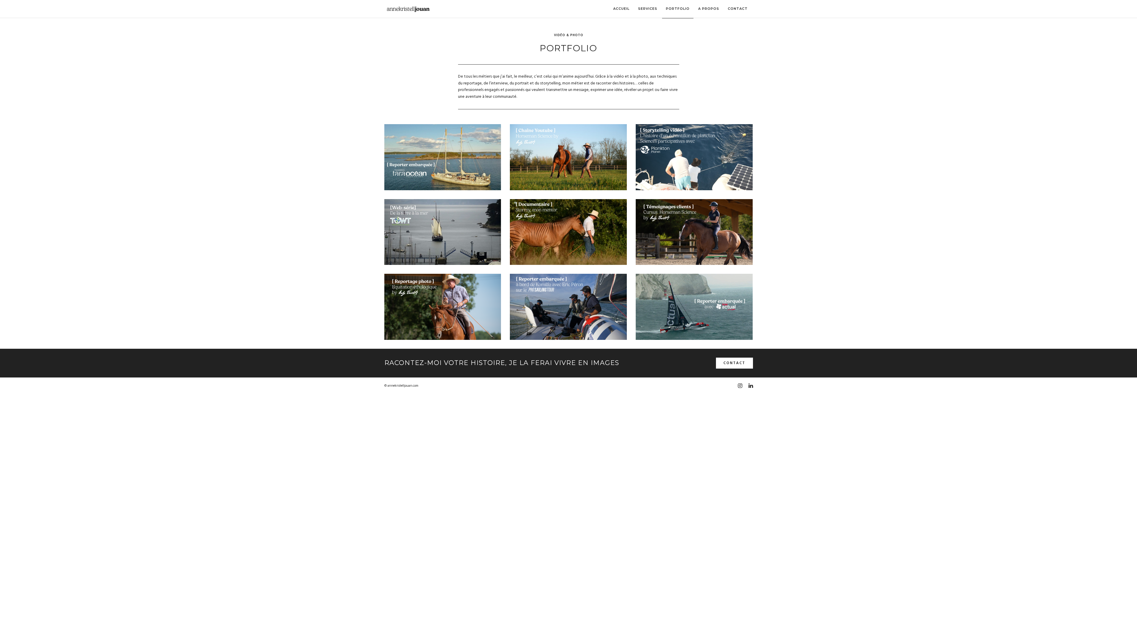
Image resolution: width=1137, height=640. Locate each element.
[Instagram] (740, 386)
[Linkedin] (750, 386)
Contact (734, 363)
